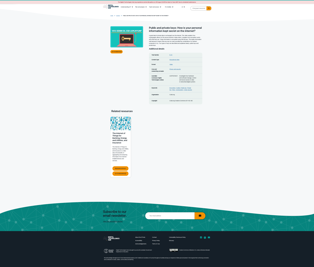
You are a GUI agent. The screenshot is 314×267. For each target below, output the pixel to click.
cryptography (179, 90)
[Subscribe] (200, 215)
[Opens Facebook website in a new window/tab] (201, 238)
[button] (132, 7)
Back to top (304, 263)
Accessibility (138, 240)
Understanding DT (126, 7)
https (173, 90)
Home (111, 15)
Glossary (171, 240)
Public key (184, 88)
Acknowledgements (140, 244)
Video (171, 64)
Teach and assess (154, 7)
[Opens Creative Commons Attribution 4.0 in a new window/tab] (173, 251)
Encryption (173, 88)
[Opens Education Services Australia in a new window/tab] (109, 251)
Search (118, 15)
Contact (154, 237)
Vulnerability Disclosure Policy (177, 237)
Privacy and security (175, 69)
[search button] (208, 8)
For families (168, 7)
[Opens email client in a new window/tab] (209, 238)
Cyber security (188, 90)
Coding (178, 88)
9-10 (171, 55)
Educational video (174, 59)
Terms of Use (156, 244)
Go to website (116, 51)
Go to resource (120, 173)
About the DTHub (140, 237)
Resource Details (120, 168)
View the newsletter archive (113, 221)
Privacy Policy (156, 240)
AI (182, 7)
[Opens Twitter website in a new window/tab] (205, 238)
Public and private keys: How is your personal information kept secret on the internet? (146, 15)
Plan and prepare (140, 7)
